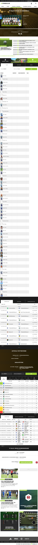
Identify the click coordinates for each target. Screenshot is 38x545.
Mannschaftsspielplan (31, 301)
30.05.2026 (15, 45)
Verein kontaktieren (26, 462)
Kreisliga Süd (26, 15)
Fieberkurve (22, 379)
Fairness (34, 379)
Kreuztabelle (28, 379)
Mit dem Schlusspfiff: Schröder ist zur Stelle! (26, 49)
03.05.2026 (15, 54)
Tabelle (4, 379)
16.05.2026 (15, 47)
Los (31, 373)
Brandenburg (20, 9)
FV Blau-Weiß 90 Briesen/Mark (19, 448)
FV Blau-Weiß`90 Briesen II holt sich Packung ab (27, 52)
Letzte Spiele (19, 301)
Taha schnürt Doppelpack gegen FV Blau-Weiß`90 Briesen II (6, 48)
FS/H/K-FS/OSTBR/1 (15, 358)
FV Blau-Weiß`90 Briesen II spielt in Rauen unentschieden (27, 43)
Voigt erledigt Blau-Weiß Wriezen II (26, 54)
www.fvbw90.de (15, 461)
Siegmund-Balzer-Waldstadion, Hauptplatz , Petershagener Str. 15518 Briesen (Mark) (26, 367)
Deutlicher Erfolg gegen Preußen (25, 45)
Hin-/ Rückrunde (9, 379)
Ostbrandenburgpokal (24, 355)
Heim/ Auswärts (15, 379)
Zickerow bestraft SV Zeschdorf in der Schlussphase (26, 47)
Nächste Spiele (6, 301)
